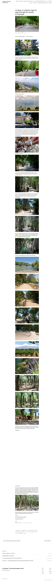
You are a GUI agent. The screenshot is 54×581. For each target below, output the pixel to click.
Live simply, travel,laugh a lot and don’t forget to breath (11, 558)
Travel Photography (20, 533)
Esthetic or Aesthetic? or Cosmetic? (8, 553)
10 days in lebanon (18, 530)
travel (16, 533)
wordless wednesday (48, 540)
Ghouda (36, 530)
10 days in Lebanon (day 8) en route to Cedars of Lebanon (11, 540)
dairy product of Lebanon (31, 530)
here (34, 428)
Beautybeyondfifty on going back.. (8, 555)
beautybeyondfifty (23, 530)
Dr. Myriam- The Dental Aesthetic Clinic (13, 568)
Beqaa (27, 530)
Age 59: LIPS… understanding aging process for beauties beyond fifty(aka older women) (17, 560)
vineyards (25, 533)
